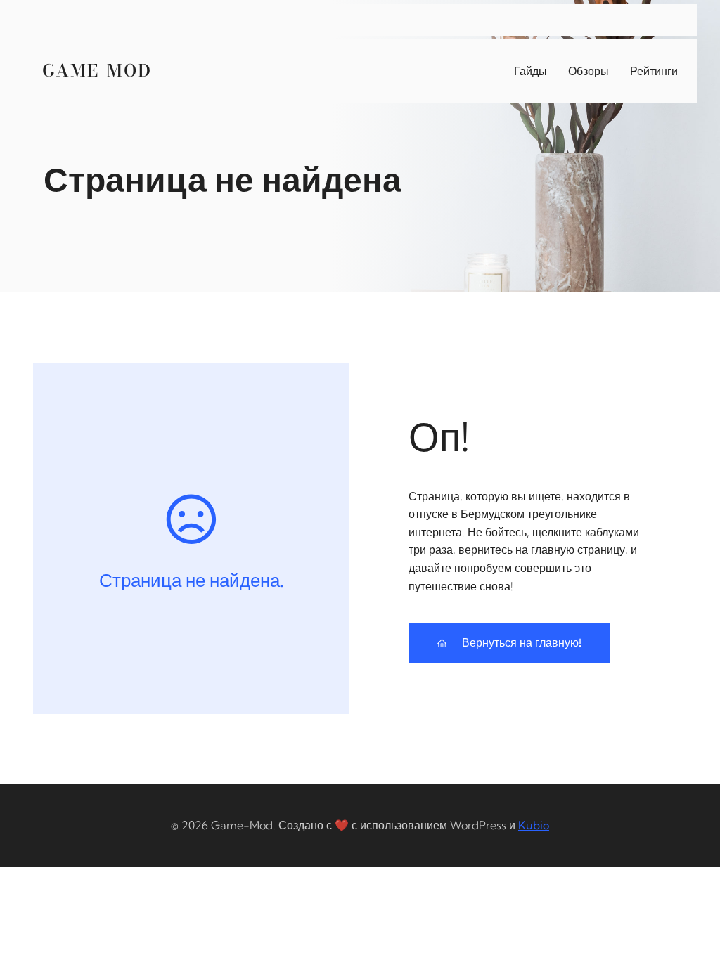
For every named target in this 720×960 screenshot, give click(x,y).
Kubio (533, 825)
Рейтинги (654, 71)
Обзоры (588, 71)
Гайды (530, 71)
